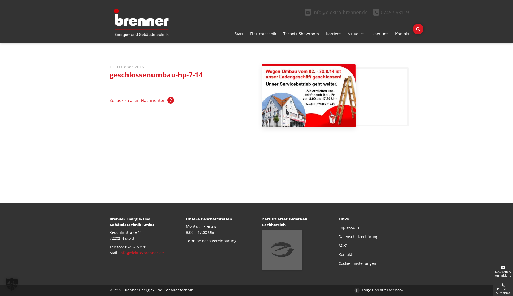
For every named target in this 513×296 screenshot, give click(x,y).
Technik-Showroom (301, 33)
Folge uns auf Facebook (382, 290)
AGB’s (343, 245)
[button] (12, 284)
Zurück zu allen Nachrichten (138, 100)
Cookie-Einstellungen (357, 263)
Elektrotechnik (263, 33)
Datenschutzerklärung (358, 236)
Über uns (379, 33)
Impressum (349, 227)
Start (239, 33)
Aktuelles (356, 33)
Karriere (333, 33)
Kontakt (402, 33)
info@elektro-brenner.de (141, 252)
